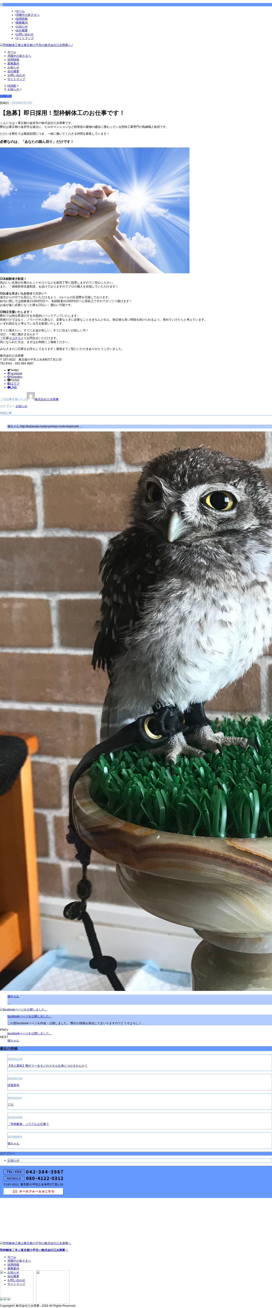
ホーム (20, 11)
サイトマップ (25, 38)
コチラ (16, 338)
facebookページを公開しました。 (29, 1016)
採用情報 (22, 18)
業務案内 (22, 22)
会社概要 (22, 30)
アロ (11, 1104)
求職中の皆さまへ (28, 14)
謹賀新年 (13, 1085)
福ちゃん (13, 996)
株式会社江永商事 (47, 399)
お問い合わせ (25, 34)
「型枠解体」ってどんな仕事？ (28, 1124)
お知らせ (22, 26)
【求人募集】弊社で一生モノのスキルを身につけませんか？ (48, 1065)
